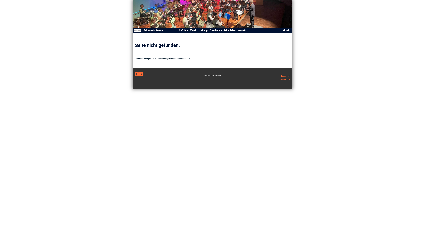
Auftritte (183, 30)
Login (287, 30)
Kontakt (242, 30)
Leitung (203, 30)
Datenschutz (285, 79)
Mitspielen (230, 30)
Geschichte (216, 30)
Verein (193, 30)
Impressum (285, 76)
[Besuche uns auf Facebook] (137, 74)
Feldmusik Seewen (154, 30)
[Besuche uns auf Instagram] (141, 74)
